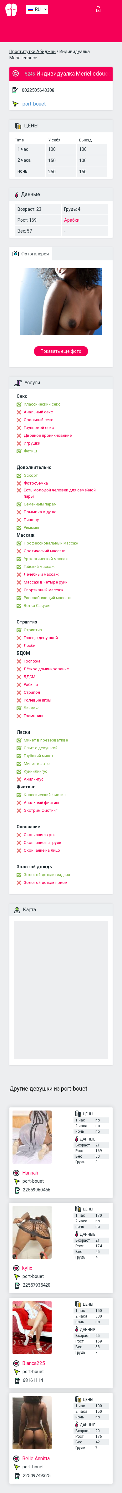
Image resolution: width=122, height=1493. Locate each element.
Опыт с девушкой (41, 748)
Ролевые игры (37, 700)
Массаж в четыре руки (46, 582)
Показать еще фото (61, 351)
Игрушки (32, 443)
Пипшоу (31, 519)
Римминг (32, 527)
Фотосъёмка (36, 483)
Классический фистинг (45, 794)
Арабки (71, 220)
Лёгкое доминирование (46, 669)
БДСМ (29, 676)
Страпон (32, 692)
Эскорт (31, 475)
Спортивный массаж (43, 590)
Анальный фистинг (42, 802)
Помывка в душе (40, 512)
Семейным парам (40, 504)
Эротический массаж (44, 551)
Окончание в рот (40, 834)
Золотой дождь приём (45, 882)
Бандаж (31, 708)
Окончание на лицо (42, 850)
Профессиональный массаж (51, 543)
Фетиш (30, 451)
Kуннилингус (35, 771)
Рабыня (31, 684)
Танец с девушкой (41, 637)
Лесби (29, 645)
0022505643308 (38, 90)
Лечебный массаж (41, 574)
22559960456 (36, 1190)
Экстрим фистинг (40, 810)
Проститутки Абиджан (32, 51)
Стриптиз (33, 630)
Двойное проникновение (48, 435)
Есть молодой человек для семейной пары (60, 493)
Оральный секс (38, 419)
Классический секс (42, 404)
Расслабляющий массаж (47, 597)
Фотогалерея (34, 253)
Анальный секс (38, 412)
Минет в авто (37, 763)
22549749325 (36, 1475)
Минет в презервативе (46, 740)
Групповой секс (39, 427)
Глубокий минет (38, 755)
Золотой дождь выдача (47, 874)
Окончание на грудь (42, 842)
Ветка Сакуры (37, 605)
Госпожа (32, 661)
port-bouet (33, 104)
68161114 (33, 1380)
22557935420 (36, 1285)
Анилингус (33, 779)
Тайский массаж (39, 566)
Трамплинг (34, 715)
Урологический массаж (46, 558)
